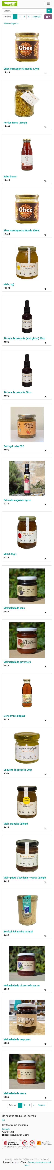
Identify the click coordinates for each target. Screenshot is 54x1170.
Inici (3, 1120)
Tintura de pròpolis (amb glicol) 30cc (24, 338)
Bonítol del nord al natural (18, 931)
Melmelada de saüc (14, 608)
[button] (48, 16)
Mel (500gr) (10, 554)
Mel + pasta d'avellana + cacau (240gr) (25, 877)
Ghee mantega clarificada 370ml (21, 68)
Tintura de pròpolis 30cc (17, 392)
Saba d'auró (10, 176)
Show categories (11, 24)
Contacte (6, 1129)
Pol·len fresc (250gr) (15, 122)
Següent (36, 17)
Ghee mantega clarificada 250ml (21, 230)
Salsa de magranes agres (17, 500)
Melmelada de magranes (17, 1039)
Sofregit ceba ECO (14, 446)
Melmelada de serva (15, 1093)
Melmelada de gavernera (17, 662)
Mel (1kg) (9, 284)
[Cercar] (49, 10)
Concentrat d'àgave (14, 716)
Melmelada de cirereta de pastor (22, 985)
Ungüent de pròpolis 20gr (18, 769)
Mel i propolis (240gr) (16, 823)
